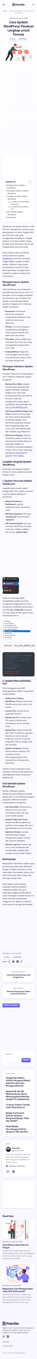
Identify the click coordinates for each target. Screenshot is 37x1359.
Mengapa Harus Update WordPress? (16, 186)
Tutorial (12, 39)
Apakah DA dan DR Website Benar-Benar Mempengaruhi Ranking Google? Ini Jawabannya (17, 1095)
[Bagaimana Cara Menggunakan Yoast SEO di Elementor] (18, 1273)
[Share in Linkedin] (17, 962)
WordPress (7, 258)
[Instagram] (8, 1171)
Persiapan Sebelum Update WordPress (17, 192)
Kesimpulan (11, 217)
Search (9, 1054)
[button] (3, 4)
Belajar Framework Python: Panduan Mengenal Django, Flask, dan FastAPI (17, 1117)
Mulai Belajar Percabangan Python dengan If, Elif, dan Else (17, 1129)
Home (5, 11)
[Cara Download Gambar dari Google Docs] (18, 975)
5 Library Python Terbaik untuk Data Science (18, 1106)
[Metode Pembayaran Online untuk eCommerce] (18, 991)
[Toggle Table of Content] (29, 182)
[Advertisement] (18, 87)
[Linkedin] (14, 1171)
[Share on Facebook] (13, 962)
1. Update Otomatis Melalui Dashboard (20, 203)
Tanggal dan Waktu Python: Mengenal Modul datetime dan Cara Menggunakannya (18, 1082)
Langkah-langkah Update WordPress (17, 197)
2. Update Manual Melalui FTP (19, 208)
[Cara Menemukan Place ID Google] (18, 1229)
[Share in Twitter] (9, 962)
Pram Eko (16, 1148)
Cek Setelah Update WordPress (15, 213)
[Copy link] (22, 962)
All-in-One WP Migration (16, 407)
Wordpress (23, 39)
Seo (7, 1267)
